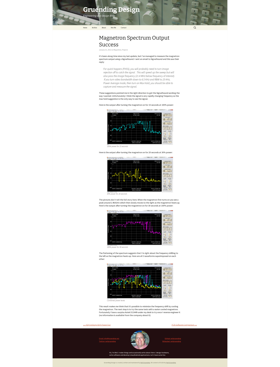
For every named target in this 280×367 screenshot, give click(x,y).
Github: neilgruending (173, 338)
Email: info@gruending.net (109, 338)
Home (85, 28)
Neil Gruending (145, 363)
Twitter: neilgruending (107, 341)
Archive (94, 28)
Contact (123, 28)
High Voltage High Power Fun (97, 324)
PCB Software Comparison (184, 324)
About (104, 28)
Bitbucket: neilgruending (171, 341)
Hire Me (113, 28)
